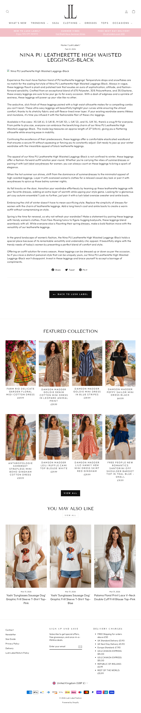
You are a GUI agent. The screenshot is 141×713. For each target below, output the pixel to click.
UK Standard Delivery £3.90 (111, 640)
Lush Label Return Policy (17, 653)
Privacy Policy (12, 643)
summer (113, 160)
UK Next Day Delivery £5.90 (111, 644)
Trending (38, 23)
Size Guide (11, 639)
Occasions (121, 23)
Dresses (91, 23)
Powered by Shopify (70, 702)
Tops (105, 23)
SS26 (55, 23)
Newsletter (11, 634)
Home (64, 45)
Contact (9, 630)
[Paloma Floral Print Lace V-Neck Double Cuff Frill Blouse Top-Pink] (114, 556)
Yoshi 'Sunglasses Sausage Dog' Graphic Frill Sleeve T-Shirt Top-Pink (26, 599)
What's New (18, 23)
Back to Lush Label (72, 294)
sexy (37, 163)
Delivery (10, 648)
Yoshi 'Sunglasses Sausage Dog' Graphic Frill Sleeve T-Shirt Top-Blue (70, 599)
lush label (29, 163)
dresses (122, 160)
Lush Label (74, 45)
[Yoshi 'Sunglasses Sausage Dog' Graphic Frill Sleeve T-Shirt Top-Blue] (70, 556)
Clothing (70, 23)
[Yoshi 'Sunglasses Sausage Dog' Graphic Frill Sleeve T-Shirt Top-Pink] (26, 556)
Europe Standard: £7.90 (109, 647)
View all (70, 493)
